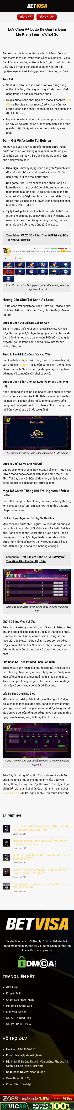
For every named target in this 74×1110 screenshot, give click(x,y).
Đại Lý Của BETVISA (18, 1024)
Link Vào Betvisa (16, 1012)
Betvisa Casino (12, 793)
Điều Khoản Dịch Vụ (18, 1078)
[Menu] (5, 6)
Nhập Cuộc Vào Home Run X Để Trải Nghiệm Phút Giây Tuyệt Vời (40, 842)
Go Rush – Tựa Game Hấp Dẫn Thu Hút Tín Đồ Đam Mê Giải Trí (41, 857)
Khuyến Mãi (13, 993)
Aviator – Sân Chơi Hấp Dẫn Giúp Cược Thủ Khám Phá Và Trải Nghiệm (39, 871)
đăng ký (25, 364)
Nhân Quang (37, 1072)
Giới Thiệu (12, 987)
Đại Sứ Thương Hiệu (18, 1018)
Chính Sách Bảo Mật (18, 1084)
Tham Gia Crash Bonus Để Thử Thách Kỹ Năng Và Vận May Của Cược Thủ (41, 828)
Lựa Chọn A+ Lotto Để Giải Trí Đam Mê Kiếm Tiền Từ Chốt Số (40, 886)
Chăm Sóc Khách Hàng (20, 999)
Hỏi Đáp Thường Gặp (19, 1005)
